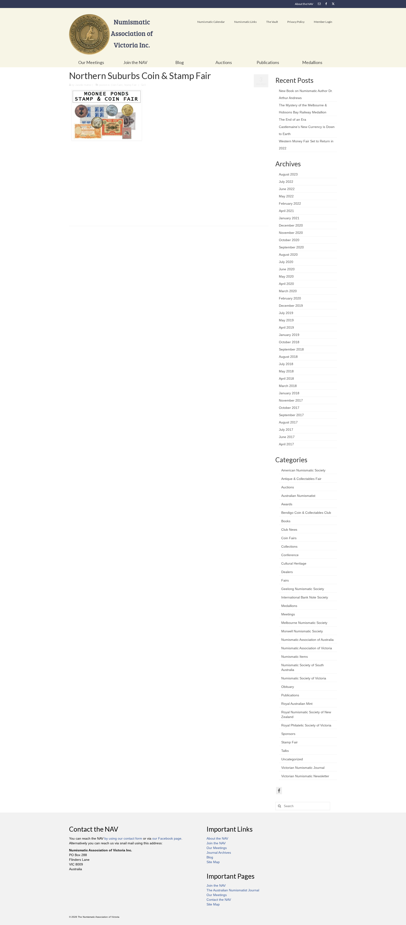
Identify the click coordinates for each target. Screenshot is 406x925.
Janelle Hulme (83, 85)
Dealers (287, 572)
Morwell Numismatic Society (302, 631)
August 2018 (288, 357)
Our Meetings (217, 848)
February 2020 (290, 298)
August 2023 (288, 174)
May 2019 (286, 320)
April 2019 (286, 327)
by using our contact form (123, 838)
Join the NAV (216, 843)
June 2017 (287, 437)
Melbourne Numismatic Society (304, 623)
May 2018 (286, 371)
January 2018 (289, 393)
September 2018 (291, 349)
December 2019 (291, 305)
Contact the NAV (219, 899)
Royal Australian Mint (296, 704)
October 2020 (289, 240)
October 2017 (289, 408)
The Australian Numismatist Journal (233, 890)
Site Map (213, 862)
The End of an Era (292, 119)
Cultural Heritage (293, 563)
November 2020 (291, 233)
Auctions (287, 487)
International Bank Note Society (304, 597)
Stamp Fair (130, 85)
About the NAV (217, 838)
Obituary (287, 687)
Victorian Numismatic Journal (302, 768)
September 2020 (291, 247)
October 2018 (289, 342)
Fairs (285, 580)
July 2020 (286, 262)
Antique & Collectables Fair (301, 479)
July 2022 (286, 181)
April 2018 (286, 378)
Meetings (288, 614)
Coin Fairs (117, 85)
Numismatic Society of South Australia (302, 667)
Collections (289, 546)
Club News (289, 529)
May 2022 (286, 196)
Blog (210, 857)
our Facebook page (166, 838)
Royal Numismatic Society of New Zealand (306, 714)
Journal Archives (219, 852)
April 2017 (286, 444)
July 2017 (286, 429)
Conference (290, 555)
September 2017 (291, 415)
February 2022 (290, 203)
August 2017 (288, 422)
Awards (286, 504)
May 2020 (286, 276)
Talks (285, 751)
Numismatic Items (294, 656)
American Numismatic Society (303, 470)
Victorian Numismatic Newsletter (305, 776)
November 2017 (291, 400)
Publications (290, 695)
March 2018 (288, 386)
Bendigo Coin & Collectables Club (306, 512)
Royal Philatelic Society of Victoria (306, 725)
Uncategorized (292, 759)
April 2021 (286, 211)
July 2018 (286, 364)
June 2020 (287, 269)
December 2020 (291, 225)
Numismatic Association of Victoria (306, 648)
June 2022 (287, 189)
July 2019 (286, 313)
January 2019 (289, 335)
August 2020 (288, 254)
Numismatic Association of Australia (307, 640)
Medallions (289, 606)
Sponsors (288, 734)
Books (285, 521)
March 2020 (288, 291)
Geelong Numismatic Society (302, 589)
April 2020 (286, 284)
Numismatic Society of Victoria (303, 678)
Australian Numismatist (298, 496)
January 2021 (289, 218)
